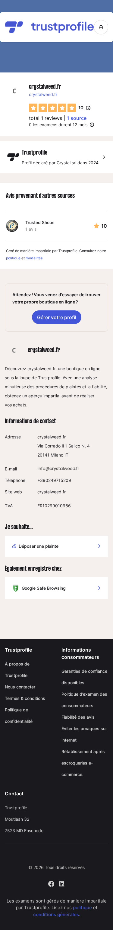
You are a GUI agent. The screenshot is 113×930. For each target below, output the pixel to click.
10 (84, 108)
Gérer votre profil (56, 317)
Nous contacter (20, 686)
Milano (57, 454)
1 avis (30, 229)
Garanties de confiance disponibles (84, 677)
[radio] (33, 108)
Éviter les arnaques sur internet (84, 734)
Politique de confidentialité (19, 715)
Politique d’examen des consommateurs (84, 699)
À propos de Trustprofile (17, 669)
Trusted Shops (40, 222)
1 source (76, 118)
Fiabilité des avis (78, 717)
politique (13, 258)
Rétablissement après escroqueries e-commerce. (83, 763)
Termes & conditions (25, 698)
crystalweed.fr (43, 94)
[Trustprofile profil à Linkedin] (62, 883)
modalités (34, 258)
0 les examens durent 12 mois (58, 124)
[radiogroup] (52, 108)
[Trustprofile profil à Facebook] (51, 883)
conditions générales (56, 914)
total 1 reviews (45, 118)
